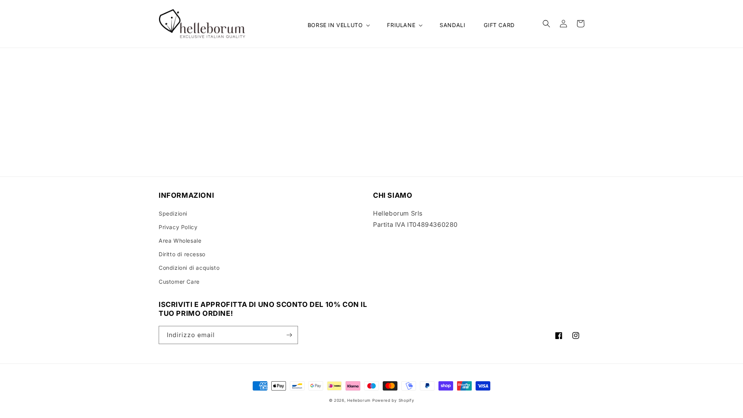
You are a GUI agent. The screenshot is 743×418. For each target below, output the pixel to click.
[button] (338, 25)
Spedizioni (173, 213)
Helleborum (359, 400)
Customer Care (179, 281)
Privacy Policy (178, 227)
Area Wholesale (180, 240)
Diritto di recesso (182, 254)
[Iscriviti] (289, 335)
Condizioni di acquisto (189, 267)
